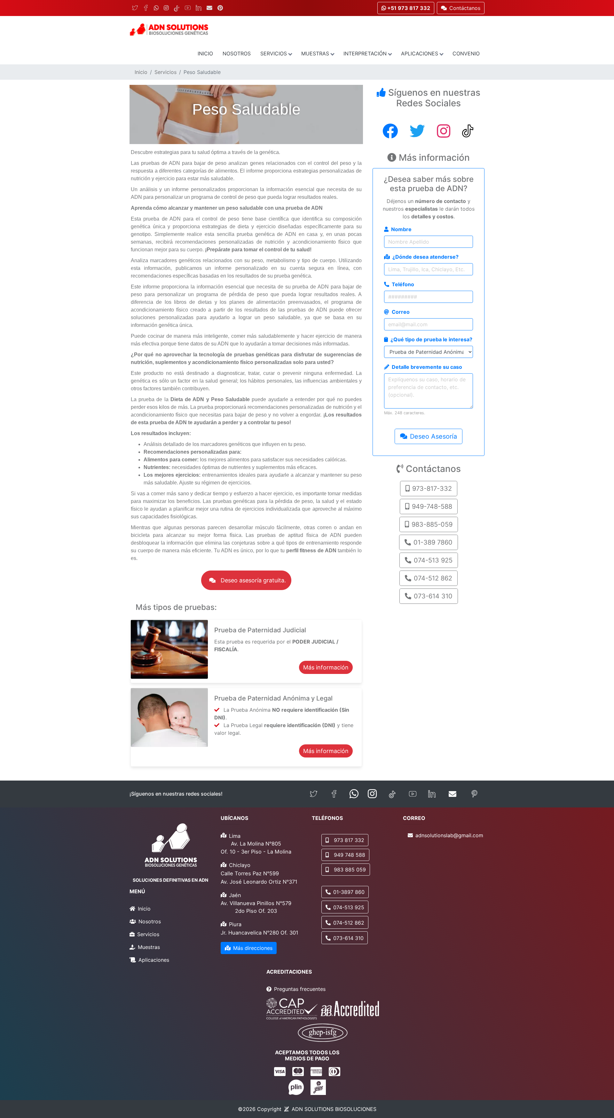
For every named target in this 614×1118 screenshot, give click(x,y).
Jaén (235, 895)
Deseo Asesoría (433, 436)
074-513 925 (433, 560)
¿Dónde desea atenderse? (425, 257)
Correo (401, 312)
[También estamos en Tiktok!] (392, 794)
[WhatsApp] (156, 8)
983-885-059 (432, 524)
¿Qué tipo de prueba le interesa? (431, 339)
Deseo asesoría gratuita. (253, 580)
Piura (235, 924)
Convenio (466, 53)
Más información (326, 667)
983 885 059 (350, 869)
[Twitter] (135, 8)
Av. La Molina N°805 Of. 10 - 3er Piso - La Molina (256, 847)
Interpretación (365, 53)
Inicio (205, 53)
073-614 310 (433, 596)
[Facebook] (145, 8)
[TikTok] (176, 8)
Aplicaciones (419, 53)
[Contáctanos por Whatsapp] (354, 794)
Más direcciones (252, 948)
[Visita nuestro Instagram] (372, 794)
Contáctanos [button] (464, 8)
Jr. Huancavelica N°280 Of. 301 (259, 932)
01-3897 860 (349, 892)
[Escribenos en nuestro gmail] (452, 794)
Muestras (315, 53)
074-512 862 (433, 578)
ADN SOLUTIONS (334, 1109)
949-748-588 (432, 506)
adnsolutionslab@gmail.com (449, 835)
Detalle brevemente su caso (427, 367)
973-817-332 (432, 488)
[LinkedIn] (198, 8)
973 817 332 (349, 840)
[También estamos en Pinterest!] (474, 794)
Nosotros (237, 53)
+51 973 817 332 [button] (408, 8)
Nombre (401, 229)
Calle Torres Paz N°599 (250, 873)
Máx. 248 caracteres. (404, 412)
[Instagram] (166, 8)
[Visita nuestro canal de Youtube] (412, 794)
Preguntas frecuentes (300, 989)
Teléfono (403, 284)
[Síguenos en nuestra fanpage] (334, 794)
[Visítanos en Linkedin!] (432, 794)
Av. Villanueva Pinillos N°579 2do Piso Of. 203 (256, 907)
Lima (234, 836)
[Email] (209, 8)
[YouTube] (187, 8)
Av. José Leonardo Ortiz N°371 (259, 882)
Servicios (273, 53)
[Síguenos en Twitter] (313, 794)
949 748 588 (349, 855)
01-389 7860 (433, 542)
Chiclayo (239, 865)
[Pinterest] (220, 8)
